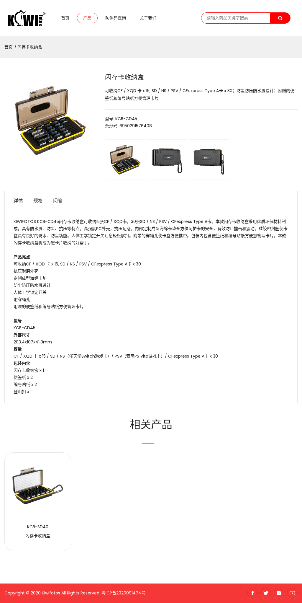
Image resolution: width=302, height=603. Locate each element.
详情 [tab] (18, 200)
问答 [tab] (58, 200)
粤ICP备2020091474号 (123, 593)
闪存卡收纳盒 (29, 47)
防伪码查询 (115, 18)
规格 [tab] (38, 200)
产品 (87, 18)
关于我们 (148, 18)
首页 (65, 18)
